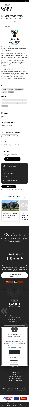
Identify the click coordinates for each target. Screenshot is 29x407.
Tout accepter (14, 352)
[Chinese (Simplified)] (9, 282)
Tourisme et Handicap (7, 388)
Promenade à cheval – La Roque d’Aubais (10, 214)
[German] (16, 282)
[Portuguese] (20, 282)
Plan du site (24, 388)
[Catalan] (7, 282)
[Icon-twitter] (14, 258)
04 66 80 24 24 (11, 166)
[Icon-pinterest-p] (21, 258)
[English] (13, 282)
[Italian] (18, 282)
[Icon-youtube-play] (18, 258)
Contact (17, 388)
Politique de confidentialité (14, 347)
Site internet (10, 173)
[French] (14, 282)
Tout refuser (13, 362)
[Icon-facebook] (7, 258)
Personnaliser (14, 357)
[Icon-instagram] (11, 258)
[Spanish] (22, 282)
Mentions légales (7, 390)
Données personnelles (20, 390)
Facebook (9, 177)
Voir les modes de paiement (9, 135)
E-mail (8, 170)
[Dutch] (11, 282)
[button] (24, 198)
